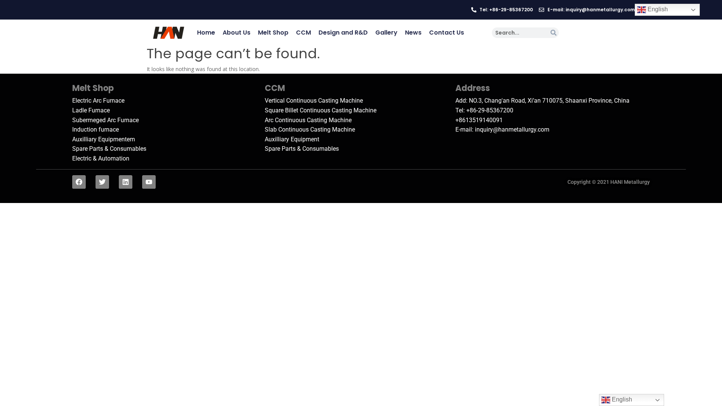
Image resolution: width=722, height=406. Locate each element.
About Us (236, 32)
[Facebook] (79, 182)
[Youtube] (149, 182)
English (657, 9)
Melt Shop (273, 32)
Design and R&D (343, 32)
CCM (303, 32)
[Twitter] (102, 182)
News (413, 32)
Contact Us (446, 32)
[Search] (553, 32)
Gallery (386, 32)
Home (206, 32)
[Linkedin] (125, 182)
